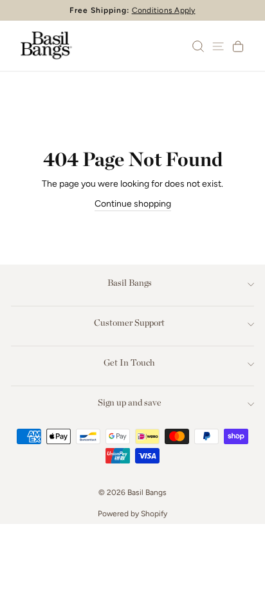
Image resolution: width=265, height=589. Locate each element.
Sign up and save (129, 402)
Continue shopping (133, 203)
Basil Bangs (129, 282)
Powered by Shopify (132, 513)
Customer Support (129, 322)
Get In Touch (129, 362)
